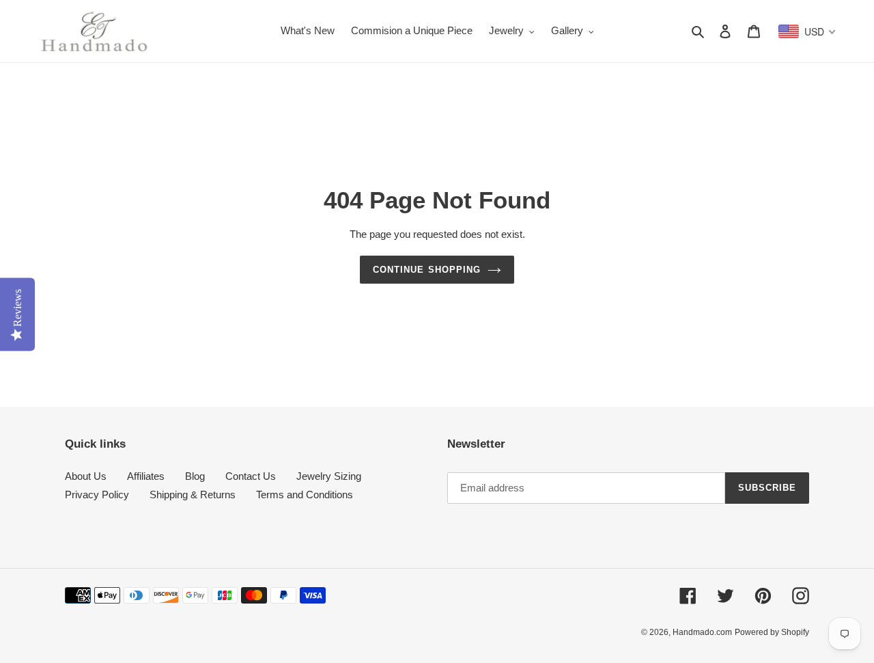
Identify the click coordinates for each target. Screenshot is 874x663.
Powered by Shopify (772, 632)
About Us (86, 476)
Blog (195, 476)
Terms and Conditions (304, 494)
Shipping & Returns (193, 494)
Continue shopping (427, 270)
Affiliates (146, 476)
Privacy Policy (97, 494)
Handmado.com (702, 632)
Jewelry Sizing (328, 476)
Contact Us (250, 476)
